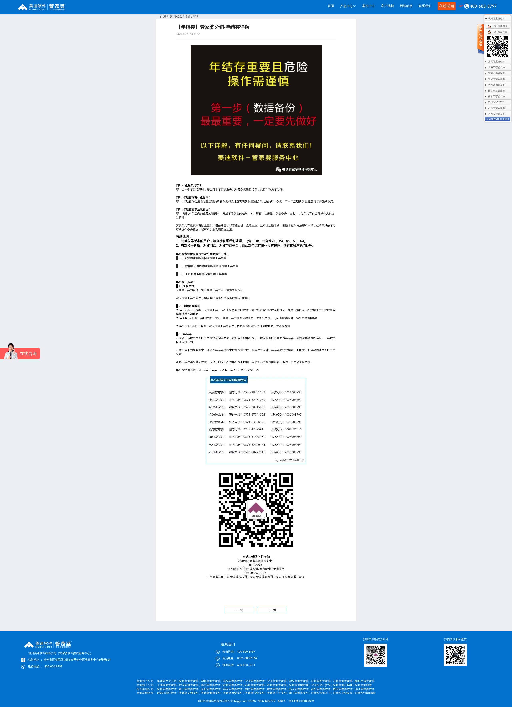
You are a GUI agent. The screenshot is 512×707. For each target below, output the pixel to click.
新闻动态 (406, 6)
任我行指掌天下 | (321, 693)
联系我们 (425, 6)
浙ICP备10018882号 (301, 701)
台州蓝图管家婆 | (321, 681)
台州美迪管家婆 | (343, 681)
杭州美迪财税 (365, 685)
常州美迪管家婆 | (277, 685)
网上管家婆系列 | (299, 693)
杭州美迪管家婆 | (189, 681)
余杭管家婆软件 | (211, 689)
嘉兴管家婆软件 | (233, 681)
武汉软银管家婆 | (189, 685)
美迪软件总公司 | (167, 681)
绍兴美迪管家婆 (496, 79)
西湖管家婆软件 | (343, 689)
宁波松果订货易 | (321, 685)
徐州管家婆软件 (496, 102)
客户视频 (387, 6)
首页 (331, 6)
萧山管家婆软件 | (189, 689)
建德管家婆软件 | (277, 689)
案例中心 (368, 6)
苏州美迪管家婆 (496, 108)
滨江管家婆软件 (365, 689)
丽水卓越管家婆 (365, 681)
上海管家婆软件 (496, 67)
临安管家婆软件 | (299, 689)
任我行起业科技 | (343, 693)
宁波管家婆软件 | (255, 681)
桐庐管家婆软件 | (255, 689)
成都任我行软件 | (167, 693)
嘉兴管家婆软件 (496, 61)
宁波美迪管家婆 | (277, 681)
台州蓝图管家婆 (496, 84)
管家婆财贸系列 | (233, 693)
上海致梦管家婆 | (167, 685)
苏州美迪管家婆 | (255, 685)
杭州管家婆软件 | (167, 689)
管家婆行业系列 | (255, 693)
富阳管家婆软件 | (321, 689)
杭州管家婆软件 (496, 18)
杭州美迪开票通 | (343, 685)
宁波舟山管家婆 (496, 73)
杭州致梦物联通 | (299, 685)
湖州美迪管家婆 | (211, 681)
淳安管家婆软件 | (233, 689)
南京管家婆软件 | (211, 685)
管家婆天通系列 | (189, 693)
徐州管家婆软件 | (233, 685)
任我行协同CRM (365, 693)
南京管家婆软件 (496, 96)
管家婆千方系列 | (277, 693)
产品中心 (346, 6)
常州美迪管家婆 (496, 113)
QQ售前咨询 (500, 26)
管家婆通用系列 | (211, 693)
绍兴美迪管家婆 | (299, 681)
